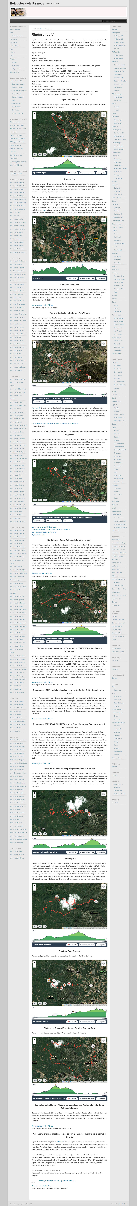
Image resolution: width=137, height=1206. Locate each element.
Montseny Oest (119, 276)
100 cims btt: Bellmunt (17, 533)
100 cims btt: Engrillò (16, 236)
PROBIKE (115, 803)
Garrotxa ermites (119, 243)
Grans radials (118, 791)
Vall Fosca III (118, 334)
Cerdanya (115, 204)
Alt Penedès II (118, 58)
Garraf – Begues (117, 224)
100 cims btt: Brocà (16, 686)
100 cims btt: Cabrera (16, 646)
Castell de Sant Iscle (39, 423)
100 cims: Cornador (16, 435)
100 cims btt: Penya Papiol (18, 573)
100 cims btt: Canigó (16, 851)
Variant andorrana (17, 36)
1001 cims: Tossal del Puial (18, 833)
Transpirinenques (15, 29)
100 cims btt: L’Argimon (17, 468)
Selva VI (117, 440)
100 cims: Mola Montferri (17, 209)
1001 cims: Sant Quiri (17, 756)
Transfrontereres (15, 122)
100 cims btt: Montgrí (16, 455)
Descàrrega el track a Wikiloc (42, 573)
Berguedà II (117, 191)
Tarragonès (115, 501)
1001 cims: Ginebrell (16, 826)
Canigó (114, 201)
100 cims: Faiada (15, 297)
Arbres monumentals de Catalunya (44, 527)
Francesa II (13, 42)
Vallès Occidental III (120, 527)
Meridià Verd (116, 569)
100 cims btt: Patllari (16, 402)
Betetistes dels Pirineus (27, 3)
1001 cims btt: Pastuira (17, 746)
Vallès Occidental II (120, 524)
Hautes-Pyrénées (117, 713)
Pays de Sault (118, 696)
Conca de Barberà (117, 217)
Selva (114, 424)
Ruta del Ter (116, 605)
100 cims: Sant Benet (17, 432)
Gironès (114, 247)
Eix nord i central (17, 113)
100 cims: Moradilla (16, 264)
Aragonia (115, 669)
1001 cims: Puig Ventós (17, 799)
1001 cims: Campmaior (17, 813)
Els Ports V (117, 378)
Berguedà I (117, 188)
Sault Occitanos (119, 703)
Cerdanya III (118, 214)
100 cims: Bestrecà (16, 422)
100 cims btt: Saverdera (17, 439)
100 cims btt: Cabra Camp (18, 186)
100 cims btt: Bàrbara (16, 242)
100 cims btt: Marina (16, 606)
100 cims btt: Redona (16, 245)
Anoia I (116, 107)
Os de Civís (118, 74)
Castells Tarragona (118, 636)
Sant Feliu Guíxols (120, 139)
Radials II (117, 787)
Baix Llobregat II (119, 149)
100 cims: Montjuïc (16, 718)
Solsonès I (117, 488)
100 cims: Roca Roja (16, 287)
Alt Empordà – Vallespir (17, 138)
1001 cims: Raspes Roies (18, 740)
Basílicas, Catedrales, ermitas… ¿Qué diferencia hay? (57, 1180)
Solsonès (115, 485)
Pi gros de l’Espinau (38, 535)
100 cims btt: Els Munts (17, 629)
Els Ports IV (118, 375)
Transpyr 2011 (14, 72)
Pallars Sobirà (116, 337)
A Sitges (117, 175)
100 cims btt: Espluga (17, 182)
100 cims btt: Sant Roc (17, 448)
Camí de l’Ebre (118, 586)
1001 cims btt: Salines (17, 753)
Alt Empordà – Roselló (17, 142)
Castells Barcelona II (118, 623)
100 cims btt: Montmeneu (18, 314)
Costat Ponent (16, 94)
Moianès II (115, 269)
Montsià (114, 295)
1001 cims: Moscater (16, 816)
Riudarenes (117, 453)
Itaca (11, 49)
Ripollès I (117, 408)
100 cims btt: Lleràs (16, 350)
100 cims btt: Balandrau (17, 492)
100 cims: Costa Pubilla (17, 550)
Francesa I (13, 39)
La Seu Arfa (118, 87)
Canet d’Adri (118, 250)
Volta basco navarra (118, 652)
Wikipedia (50, 423)
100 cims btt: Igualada (17, 600)
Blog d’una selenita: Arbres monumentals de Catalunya (51, 529)
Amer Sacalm (118, 482)
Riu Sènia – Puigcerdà (119, 553)
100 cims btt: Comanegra (18, 508)
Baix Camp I (118, 120)
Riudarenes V (118, 466)
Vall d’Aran (115, 531)
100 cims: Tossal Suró (17, 301)
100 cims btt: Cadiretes (17, 482)
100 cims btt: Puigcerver (17, 192)
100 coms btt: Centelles (17, 659)
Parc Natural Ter (119, 417)
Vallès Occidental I (120, 521)
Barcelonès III (118, 165)
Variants (14, 62)
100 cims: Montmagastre (17, 304)
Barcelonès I (118, 159)
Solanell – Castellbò (120, 81)
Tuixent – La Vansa (120, 68)
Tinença (116, 388)
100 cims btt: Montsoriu (17, 379)
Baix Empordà (116, 130)
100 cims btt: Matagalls (17, 662)
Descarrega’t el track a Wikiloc (42, 305)
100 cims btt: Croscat (16, 462)
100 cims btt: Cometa (16, 340)
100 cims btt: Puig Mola (17, 636)
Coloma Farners (119, 443)
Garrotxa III (117, 240)
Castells (114, 616)
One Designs (123, 1204)
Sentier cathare (116, 758)
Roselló (116, 755)
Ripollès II (117, 411)
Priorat (114, 391)
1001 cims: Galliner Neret (18, 829)
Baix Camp (115, 117)
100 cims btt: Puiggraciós (18, 626)
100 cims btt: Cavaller (17, 249)
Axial (11, 33)
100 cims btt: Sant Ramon (18, 610)
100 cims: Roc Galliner (17, 284)
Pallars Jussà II (119, 321)
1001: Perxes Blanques (17, 780)
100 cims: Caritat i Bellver (18, 553)
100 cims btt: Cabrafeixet (18, 199)
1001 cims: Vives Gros (17, 708)
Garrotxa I (117, 234)
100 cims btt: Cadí (16, 337)
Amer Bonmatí (118, 479)
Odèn (116, 498)
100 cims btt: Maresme (17, 530)
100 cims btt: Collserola (17, 603)
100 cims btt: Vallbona (17, 189)
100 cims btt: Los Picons (18, 334)
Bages (114, 113)
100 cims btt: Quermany (17, 392)
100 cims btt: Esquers (17, 485)
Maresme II (117, 260)
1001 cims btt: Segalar (17, 760)
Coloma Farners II (119, 447)
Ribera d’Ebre (116, 401)
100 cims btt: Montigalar (17, 452)
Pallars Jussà (116, 315)
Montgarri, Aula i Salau (17, 125)
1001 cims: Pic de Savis (17, 806)
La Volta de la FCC (16, 103)
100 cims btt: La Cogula (17, 252)
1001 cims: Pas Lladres (17, 783)
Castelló (114, 678)
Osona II (117, 308)
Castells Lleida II (117, 633)
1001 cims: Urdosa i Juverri (18, 839)
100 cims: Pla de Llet (16, 294)
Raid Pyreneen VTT (16, 69)
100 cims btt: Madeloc (17, 855)
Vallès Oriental (116, 511)
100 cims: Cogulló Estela (18, 586)
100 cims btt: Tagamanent (18, 623)
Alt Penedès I (118, 55)
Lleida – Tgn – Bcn (18, 87)
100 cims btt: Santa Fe (17, 307)
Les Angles (13, 132)
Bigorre (116, 716)
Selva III (116, 430)
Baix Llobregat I (119, 146)
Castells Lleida (116, 630)
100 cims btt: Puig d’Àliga (18, 613)
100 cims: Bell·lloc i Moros (18, 389)
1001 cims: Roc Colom (17, 750)
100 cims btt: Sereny (16, 676)
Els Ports (115, 362)
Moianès (114, 266)
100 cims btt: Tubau (16, 442)
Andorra (114, 767)
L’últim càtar (13, 158)
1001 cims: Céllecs (16, 714)
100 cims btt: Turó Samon (18, 669)
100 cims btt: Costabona (17, 498)
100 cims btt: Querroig (17, 465)
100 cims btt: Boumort (17, 344)
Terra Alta (115, 505)
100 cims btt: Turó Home (17, 724)
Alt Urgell (115, 62)
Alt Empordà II (118, 39)
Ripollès (114, 405)
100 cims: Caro (14, 216)
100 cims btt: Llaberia (16, 704)
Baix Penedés (116, 152)
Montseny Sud (118, 282)
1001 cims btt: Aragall (17, 766)
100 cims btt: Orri (15, 354)
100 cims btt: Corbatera (17, 229)
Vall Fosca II (118, 331)
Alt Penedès (116, 52)
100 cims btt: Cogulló (16, 616)
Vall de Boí (117, 100)
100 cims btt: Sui (15, 689)
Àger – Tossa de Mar (118, 549)
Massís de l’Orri (119, 71)
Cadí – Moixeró (116, 198)
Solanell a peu (118, 84)
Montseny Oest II (119, 279)
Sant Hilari (117, 475)
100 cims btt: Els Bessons (18, 261)
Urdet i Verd (117, 495)
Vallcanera (60, 1142)
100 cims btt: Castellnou (17, 679)
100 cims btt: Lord (15, 731)
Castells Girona (117, 626)
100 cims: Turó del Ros (17, 596)
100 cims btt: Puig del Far (18, 570)
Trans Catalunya (117, 573)
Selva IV (117, 434)
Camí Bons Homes (16, 155)
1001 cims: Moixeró (16, 823)
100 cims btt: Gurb (16, 543)
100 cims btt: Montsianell (18, 202)
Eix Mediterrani (17, 107)
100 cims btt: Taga (16, 488)
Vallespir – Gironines (16, 148)
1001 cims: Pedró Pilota (17, 721)
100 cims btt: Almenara (17, 268)
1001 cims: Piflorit (15, 809)
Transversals (116, 539)
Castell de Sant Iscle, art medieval (66, 423)
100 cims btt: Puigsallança (18, 425)
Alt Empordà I (118, 36)
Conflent (116, 748)
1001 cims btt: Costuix (17, 796)
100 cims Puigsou (15, 518)
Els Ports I (117, 366)
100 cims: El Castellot (17, 576)
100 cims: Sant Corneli (17, 364)
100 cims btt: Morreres (17, 311)
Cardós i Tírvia (118, 341)
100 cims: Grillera (15, 409)
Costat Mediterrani (18, 97)
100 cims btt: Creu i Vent (17, 643)
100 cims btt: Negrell (16, 232)
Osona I (116, 305)
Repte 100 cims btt (16, 174)
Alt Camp (115, 29)
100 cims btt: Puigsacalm (18, 505)
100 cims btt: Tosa (16, 478)
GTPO (12, 56)
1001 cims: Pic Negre (16, 743)
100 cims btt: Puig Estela (18, 445)
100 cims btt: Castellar (17, 540)
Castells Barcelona (118, 620)
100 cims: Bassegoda (17, 501)
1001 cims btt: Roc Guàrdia (18, 763)
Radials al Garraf (119, 794)
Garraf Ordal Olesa (118, 221)
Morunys (117, 492)
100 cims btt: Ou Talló (17, 419)
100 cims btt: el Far (16, 511)
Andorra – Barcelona (118, 546)
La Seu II (117, 91)
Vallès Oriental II (117, 515)
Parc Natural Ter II (120, 421)
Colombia (115, 775)
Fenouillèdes (118, 751)
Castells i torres (119, 325)
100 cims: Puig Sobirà (17, 277)
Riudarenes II (118, 456)
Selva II (114, 427)
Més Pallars (118, 350)
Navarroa (115, 660)
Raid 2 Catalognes (15, 145)
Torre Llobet (36, 408)
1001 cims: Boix (15, 819)
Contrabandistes (119, 78)
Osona (114, 302)
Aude (113, 693)
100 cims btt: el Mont (16, 515)
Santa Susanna (119, 263)
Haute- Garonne (117, 709)
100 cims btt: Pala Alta (17, 317)
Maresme (115, 253)
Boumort (114, 181)
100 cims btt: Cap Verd (17, 330)
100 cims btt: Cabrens (17, 858)
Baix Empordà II (119, 136)
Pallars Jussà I (119, 318)
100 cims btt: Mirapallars (17, 360)
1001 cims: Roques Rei (17, 803)
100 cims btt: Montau (16, 666)
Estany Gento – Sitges (119, 543)
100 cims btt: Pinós (16, 324)
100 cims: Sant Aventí (17, 291)
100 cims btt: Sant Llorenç (18, 537)
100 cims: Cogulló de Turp (18, 274)
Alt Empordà (116, 33)
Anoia (114, 104)
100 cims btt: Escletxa (17, 672)
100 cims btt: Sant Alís (17, 347)
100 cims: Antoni (15, 212)
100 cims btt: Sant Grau (17, 521)
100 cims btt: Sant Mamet (18, 321)
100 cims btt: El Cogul (17, 682)
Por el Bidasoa (116, 648)
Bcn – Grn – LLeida (18, 84)
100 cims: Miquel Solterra (18, 405)
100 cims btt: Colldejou (17, 196)
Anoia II (116, 110)
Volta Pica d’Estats (16, 165)
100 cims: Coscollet (16, 357)
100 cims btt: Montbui (17, 701)
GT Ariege (115, 576)
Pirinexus (13, 152)
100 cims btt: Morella (16, 633)
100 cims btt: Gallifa (16, 583)
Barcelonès (115, 156)
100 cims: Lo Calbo (16, 281)
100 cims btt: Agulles (16, 639)
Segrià (114, 398)
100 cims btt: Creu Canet (18, 547)
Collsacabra (117, 312)
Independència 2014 (16, 81)
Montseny (115, 273)
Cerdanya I (117, 208)
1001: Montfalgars (15, 711)
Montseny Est (118, 286)
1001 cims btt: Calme (16, 776)
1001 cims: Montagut (16, 793)
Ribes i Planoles (119, 414)
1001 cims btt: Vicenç (17, 770)
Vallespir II (117, 729)
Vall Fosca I (118, 328)
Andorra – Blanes (117, 556)
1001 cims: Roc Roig (16, 843)
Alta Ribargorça (117, 94)
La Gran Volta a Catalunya (18, 91)
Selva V (116, 437)
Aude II (116, 706)
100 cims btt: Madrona (17, 692)
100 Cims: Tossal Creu (17, 271)
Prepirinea (13, 59)
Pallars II (117, 344)
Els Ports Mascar (119, 382)
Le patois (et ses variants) (18, 162)
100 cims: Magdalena (16, 415)
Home (42, 29)
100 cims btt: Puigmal (17, 495)
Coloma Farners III (120, 450)
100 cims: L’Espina (16, 239)
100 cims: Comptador (16, 412)
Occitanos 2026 (119, 347)
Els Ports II (117, 369)
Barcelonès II (118, 162)
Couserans (117, 690)
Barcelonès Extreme (120, 168)
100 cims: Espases (16, 580)
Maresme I (117, 256)
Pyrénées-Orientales (118, 722)
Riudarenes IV (118, 463)
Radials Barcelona (117, 784)
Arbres (114, 639)
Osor (115, 472)
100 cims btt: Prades (16, 219)
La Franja (115, 566)
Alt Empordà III (119, 42)
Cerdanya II (117, 211)
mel (44, 210)
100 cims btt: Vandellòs (17, 226)
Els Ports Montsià (119, 385)
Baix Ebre (115, 126)
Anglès (116, 469)
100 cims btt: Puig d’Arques (18, 458)
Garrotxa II (117, 237)
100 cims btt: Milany (16, 475)
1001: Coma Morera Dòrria (18, 773)
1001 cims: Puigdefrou (17, 789)
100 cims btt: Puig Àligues (18, 429)
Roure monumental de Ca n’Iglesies (44, 532)
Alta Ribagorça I (119, 97)
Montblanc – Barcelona (119, 595)
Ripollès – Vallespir (16, 135)
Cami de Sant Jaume (118, 579)
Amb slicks (15, 65)
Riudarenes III (118, 459)
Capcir (116, 745)
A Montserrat (118, 172)
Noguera (114, 299)
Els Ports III (118, 372)
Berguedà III (118, 194)
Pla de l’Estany (116, 354)
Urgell (114, 508)
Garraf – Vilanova (117, 227)
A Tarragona (118, 178)
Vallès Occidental (119, 518)
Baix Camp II (118, 123)
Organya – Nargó (119, 65)
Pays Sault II (118, 700)
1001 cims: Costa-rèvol (17, 836)
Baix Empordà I (119, 133)
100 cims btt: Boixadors (17, 619)
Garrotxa (114, 231)
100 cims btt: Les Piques (18, 367)
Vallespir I (117, 726)
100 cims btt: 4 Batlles (17, 327)
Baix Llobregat (116, 143)
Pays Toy (117, 719)
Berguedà (115, 185)
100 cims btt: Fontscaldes (18, 222)
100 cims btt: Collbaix (17, 557)
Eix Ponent (15, 110)
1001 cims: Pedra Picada (18, 786)
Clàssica (12, 52)
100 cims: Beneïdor (16, 370)
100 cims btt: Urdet (16, 728)
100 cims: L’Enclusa (16, 567)
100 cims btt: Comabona (17, 656)
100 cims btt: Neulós (16, 472)
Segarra (114, 395)
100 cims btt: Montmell (17, 206)
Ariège (114, 687)
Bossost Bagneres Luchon (18, 128)
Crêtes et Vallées (15, 46)
